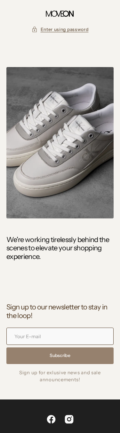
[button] (60, 29)
